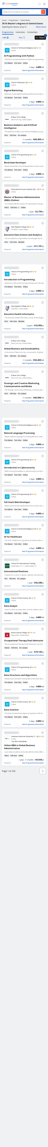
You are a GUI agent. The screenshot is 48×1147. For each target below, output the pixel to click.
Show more (41, 27)
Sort (21, 37)
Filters (42, 37)
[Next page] (43, 771)
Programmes (13, 20)
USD (4, 37)
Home (4, 20)
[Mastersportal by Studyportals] (10, 4)
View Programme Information (33, 70)
